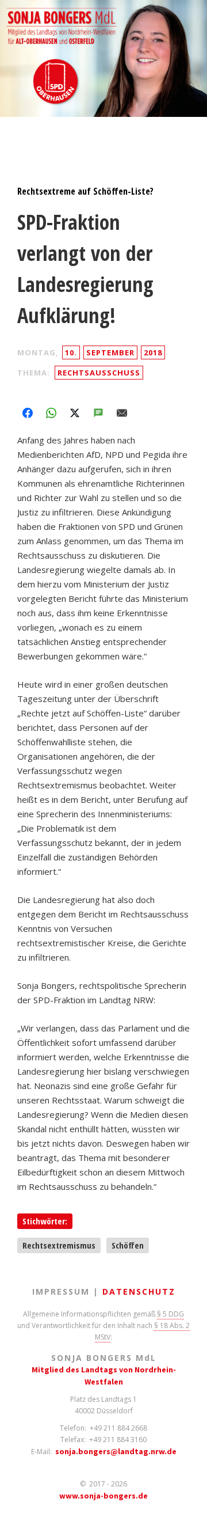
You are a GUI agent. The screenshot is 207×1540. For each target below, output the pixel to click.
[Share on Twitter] (74, 413)
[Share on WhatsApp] (51, 413)
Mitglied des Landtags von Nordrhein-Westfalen (104, 1375)
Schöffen (128, 1245)
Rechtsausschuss (98, 372)
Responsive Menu (18, 130)
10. (71, 352)
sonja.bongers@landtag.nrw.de (116, 1451)
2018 (153, 352)
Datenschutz (138, 1291)
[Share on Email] (122, 413)
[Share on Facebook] (27, 413)
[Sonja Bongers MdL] (103, 62)
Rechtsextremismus (58, 1245)
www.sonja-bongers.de (103, 1495)
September (110, 352)
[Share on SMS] (98, 413)
